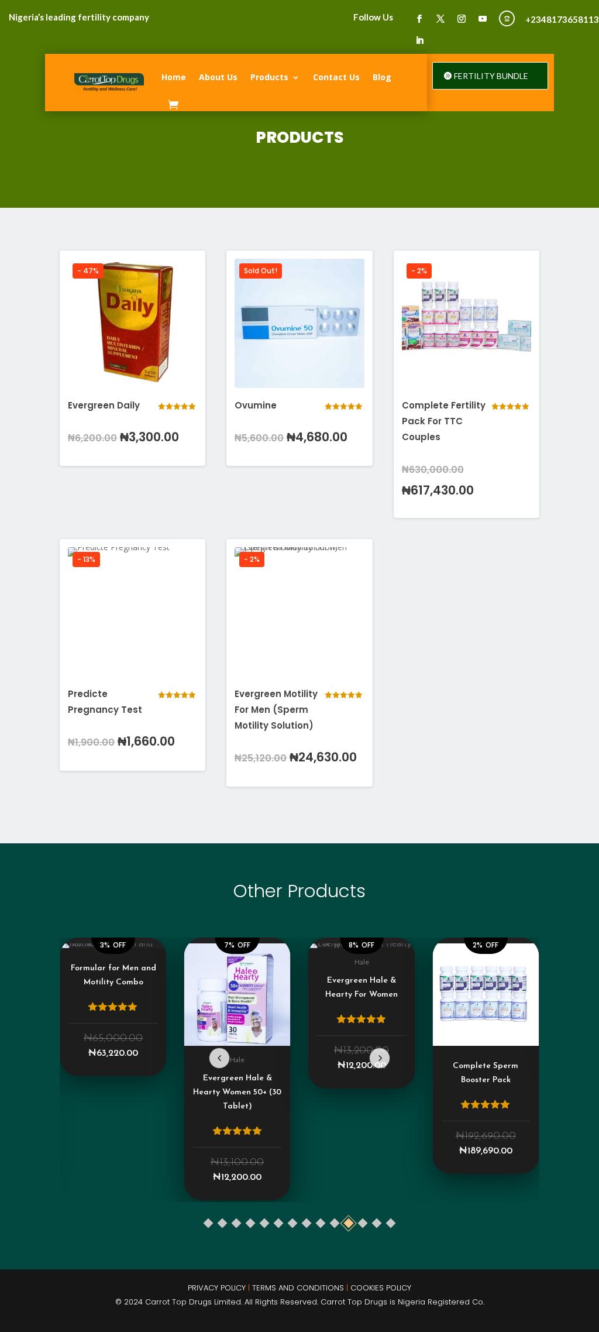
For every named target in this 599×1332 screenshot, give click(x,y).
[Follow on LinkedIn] (419, 40)
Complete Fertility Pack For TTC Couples (444, 421)
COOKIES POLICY (380, 1287)
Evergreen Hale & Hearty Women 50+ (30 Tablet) (237, 1092)
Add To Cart (132, 438)
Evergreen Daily (104, 405)
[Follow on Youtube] (482, 19)
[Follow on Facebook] (419, 19)
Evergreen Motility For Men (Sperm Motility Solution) (276, 710)
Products (269, 77)
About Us (218, 77)
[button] (379, 1058)
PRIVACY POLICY (217, 1287)
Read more (299, 438)
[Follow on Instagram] (461, 19)
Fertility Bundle (491, 76)
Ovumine (256, 405)
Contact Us (336, 77)
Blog (382, 77)
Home (173, 77)
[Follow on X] (440, 19)
